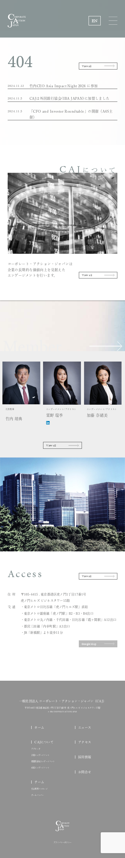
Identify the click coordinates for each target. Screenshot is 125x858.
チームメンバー (37, 795)
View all (87, 66)
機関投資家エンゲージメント (43, 761)
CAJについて (43, 742)
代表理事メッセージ (39, 789)
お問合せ (84, 772)
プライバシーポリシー (62, 842)
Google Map (89, 644)
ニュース (84, 727)
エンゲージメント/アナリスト (61, 412)
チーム (39, 782)
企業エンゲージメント (40, 755)
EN (95, 20)
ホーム (39, 727)
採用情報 (84, 757)
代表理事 (14, 414)
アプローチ (35, 749)
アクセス (84, 742)
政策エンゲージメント (40, 768)
